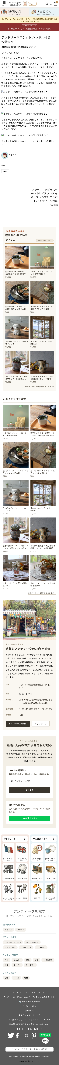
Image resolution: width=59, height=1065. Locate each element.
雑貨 (36, 960)
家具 (28, 960)
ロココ (16, 977)
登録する (29, 790)
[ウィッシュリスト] (51, 3)
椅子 (6, 965)
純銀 (26, 977)
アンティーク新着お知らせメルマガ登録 (29, 1049)
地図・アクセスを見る (18, 723)
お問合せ (45, 1056)
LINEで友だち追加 (29, 818)
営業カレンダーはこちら (29, 1015)
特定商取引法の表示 (31, 1056)
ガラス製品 (47, 960)
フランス (20, 929)
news (5, 171)
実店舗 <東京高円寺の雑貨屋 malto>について (29, 1024)
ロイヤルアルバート (13, 942)
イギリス (8, 929)
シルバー (17, 960)
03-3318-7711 (25, 694)
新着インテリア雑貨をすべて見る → (39, 386)
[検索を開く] (46, 3)
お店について (40, 723)
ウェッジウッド (32, 942)
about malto (15, 1056)
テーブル (17, 965)
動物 (6, 977)
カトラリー (30, 965)
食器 (6, 960)
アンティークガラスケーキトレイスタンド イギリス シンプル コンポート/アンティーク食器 (44, 195)
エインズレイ (10, 947)
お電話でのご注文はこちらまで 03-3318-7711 (29, 1019)
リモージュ (41, 947)
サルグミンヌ (26, 947)
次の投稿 (54, 205)
